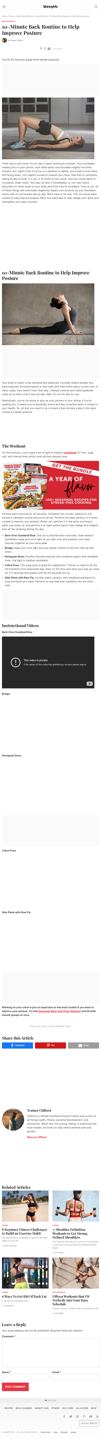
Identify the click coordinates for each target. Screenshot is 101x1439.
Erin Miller (59, 1253)
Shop (93, 1408)
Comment (9, 1336)
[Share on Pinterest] (41, 48)
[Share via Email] (49, 48)
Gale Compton (11, 1246)
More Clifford (36, 1137)
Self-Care (67, 1408)
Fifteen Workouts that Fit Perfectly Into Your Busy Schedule (70, 1300)
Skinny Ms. (50, 7)
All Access (82, 1408)
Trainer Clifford (17, 40)
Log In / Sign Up (89, 1423)
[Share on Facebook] (45, 48)
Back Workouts (42, 16)
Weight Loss (42, 1408)
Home (4, 16)
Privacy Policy (46, 1432)
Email (56, 1372)
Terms (55, 1432)
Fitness (11, 16)
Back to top (52, 1400)
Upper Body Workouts (25, 16)
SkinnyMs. (9, 1306)
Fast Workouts (58, 1292)
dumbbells (70, 452)
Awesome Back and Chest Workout (59, 1011)
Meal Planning (24, 1408)
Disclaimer (64, 1432)
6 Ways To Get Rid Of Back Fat (24, 1296)
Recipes (9, 1408)
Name (6, 1372)
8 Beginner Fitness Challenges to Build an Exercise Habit (24, 1231)
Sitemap (73, 1432)
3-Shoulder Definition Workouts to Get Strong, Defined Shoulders (70, 1233)
